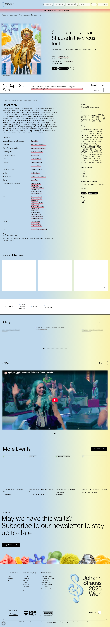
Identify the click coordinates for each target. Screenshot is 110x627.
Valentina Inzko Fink (37, 187)
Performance (27, 589)
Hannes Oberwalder (37, 206)
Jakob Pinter (35, 189)
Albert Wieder (35, 212)
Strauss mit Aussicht (47, 584)
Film (24, 591)
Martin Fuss (34, 201)
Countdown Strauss (46, 576)
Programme (59, 4)
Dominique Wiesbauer (38, 148)
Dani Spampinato (36, 191)
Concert (25, 576)
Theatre (25, 580)
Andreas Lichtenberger (38, 176)
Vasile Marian (35, 205)
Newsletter (37, 622)
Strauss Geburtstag (46, 589)
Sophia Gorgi (35, 173)
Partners (10, 578)
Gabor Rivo (34, 141)
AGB (20, 622)
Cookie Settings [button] (51, 622)
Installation (26, 584)
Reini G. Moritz (36, 224)
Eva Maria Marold (36, 169)
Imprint (43, 622)
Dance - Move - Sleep (47, 578)
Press (9, 576)
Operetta (26, 578)
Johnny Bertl (68, 61)
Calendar (48, 4)
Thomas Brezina (63, 56)
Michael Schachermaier (38, 144)
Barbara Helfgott (36, 197)
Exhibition (26, 586)
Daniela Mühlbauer (37, 152)
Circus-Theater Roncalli (39, 229)
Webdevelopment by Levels (83, 622)
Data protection (27, 622)
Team (9, 580)
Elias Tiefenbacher (37, 218)
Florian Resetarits (36, 193)
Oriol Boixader (35, 222)
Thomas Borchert (36, 162)
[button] (101, 322)
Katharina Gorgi (36, 166)
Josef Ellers (34, 180)
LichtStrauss (44, 580)
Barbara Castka (36, 184)
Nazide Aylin (35, 185)
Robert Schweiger (37, 216)
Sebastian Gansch (37, 203)
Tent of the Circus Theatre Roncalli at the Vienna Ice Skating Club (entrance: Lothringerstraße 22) (53, 88)
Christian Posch (36, 214)
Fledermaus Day (45, 582)
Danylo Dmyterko (36, 199)
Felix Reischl (35, 208)
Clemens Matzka (36, 226)
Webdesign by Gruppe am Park (65, 622)
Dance (25, 582)
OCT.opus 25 (45, 586)
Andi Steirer (35, 210)
